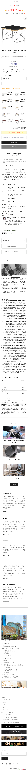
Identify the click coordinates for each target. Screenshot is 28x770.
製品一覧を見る (6, 511)
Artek (5, 541)
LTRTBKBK (22, 99)
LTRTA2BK (22, 106)
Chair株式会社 (8, 658)
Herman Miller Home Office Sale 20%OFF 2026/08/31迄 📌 (14, 13)
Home (2, 56)
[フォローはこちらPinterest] (14, 764)
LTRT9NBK (22, 119)
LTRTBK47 (9, 99)
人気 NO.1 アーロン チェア (14, 1)
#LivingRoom (6, 72)
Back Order (9, 94)
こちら (10, 413)
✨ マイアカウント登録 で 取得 (13, 132)
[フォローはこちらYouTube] (18, 764)
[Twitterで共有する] (8, 165)
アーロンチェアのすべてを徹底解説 (9, 719)
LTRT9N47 (10, 119)
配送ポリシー (16, 66)
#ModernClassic (15, 72)
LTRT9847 (9, 92)
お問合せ (3, 707)
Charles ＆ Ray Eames (15, 277)
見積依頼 (14, 146)
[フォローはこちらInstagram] (10, 764)
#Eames (13, 70)
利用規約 (3, 702)
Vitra (5, 518)
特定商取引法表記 (5, 700)
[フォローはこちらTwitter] (6, 764)
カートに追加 (14, 142)
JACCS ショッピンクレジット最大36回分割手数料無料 (14, 137)
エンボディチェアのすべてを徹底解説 (10, 722)
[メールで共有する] (12, 165)
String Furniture (10, 585)
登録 (5, 758)
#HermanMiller (21, 70)
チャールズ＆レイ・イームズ (15, 211)
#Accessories (6, 70)
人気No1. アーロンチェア (7, 714)
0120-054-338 (7, 655)
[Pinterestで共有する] (10, 165)
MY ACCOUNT (5, 695)
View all (14, 484)
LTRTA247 (9, 106)
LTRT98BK (22, 92)
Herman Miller (8, 56)
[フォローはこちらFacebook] (2, 764)
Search (3, 697)
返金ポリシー (4, 704)
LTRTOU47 (10, 113)
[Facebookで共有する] (6, 165)
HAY (4, 562)
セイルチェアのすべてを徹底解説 (9, 717)
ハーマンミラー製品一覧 (7, 712)
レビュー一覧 (4, 709)
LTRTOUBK (22, 113)
